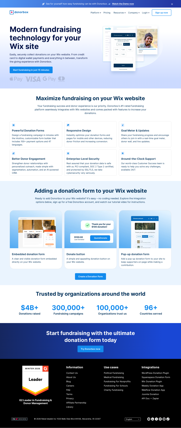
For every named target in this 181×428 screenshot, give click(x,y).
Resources (119, 12)
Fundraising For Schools (116, 385)
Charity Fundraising (113, 390)
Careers (70, 385)
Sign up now (161, 12)
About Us (71, 377)
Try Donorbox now (90, 349)
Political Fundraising (114, 373)
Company (133, 12)
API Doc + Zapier (150, 398)
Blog (68, 381)
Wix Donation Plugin (152, 381)
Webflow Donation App (153, 390)
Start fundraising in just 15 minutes (31, 70)
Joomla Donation (150, 394)
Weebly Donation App (153, 385)
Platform (95, 12)
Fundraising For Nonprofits (117, 381)
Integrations (150, 367)
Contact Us (72, 373)
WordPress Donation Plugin (155, 373)
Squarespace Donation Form (156, 377)
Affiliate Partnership (76, 402)
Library (69, 407)
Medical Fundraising (114, 377)
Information (74, 367)
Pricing (106, 12)
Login (145, 12)
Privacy (70, 398)
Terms (69, 394)
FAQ (68, 390)
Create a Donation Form (90, 276)
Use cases (111, 367)
